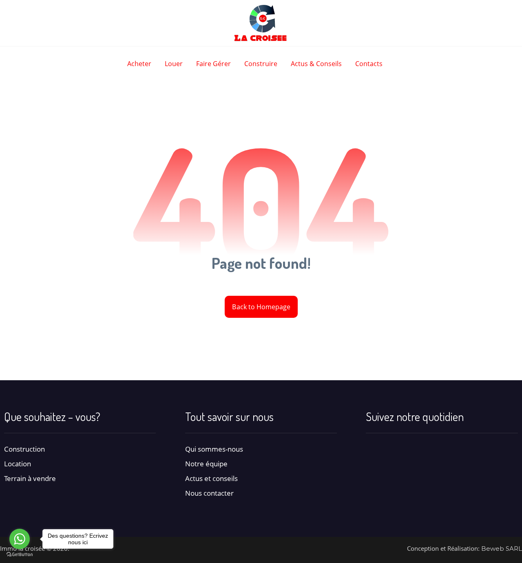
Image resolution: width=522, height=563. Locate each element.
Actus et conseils (211, 478)
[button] (373, 449)
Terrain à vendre (30, 478)
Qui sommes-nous (214, 449)
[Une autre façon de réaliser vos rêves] (261, 23)
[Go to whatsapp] (19, 539)
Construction (24, 449)
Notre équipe (206, 463)
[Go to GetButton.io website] (20, 554)
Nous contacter (209, 493)
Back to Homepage (261, 306)
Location (17, 463)
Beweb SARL (501, 548)
